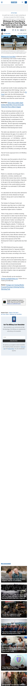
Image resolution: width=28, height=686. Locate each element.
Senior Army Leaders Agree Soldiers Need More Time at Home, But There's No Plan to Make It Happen (12, 105)
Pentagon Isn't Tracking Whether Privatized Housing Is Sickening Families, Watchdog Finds (12, 287)
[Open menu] (2, 2)
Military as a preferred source (14, 303)
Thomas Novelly (7, 33)
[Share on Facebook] (13, 30)
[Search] (22, 2)
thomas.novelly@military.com (9, 278)
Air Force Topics (14, 12)
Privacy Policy (11, 348)
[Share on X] (15, 30)
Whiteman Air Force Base (8, 56)
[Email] (18, 30)
